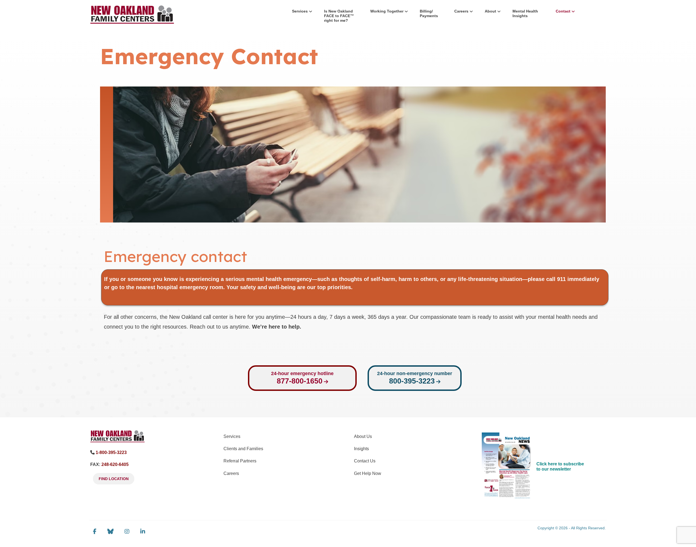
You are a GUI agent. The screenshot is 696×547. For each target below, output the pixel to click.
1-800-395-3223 (111, 452)
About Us (363, 436)
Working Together (386, 11)
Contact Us (364, 461)
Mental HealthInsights (525, 13)
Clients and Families (243, 448)
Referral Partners (239, 461)
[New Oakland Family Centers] (117, 436)
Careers (461, 11)
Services (300, 11)
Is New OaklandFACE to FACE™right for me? (339, 16)
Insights (361, 448)
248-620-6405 (115, 464)
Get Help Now (367, 473)
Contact (563, 11)
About (490, 11)
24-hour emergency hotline (302, 378)
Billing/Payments (429, 13)
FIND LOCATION (114, 479)
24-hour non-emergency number (414, 378)
